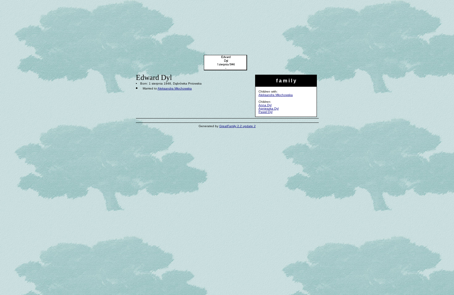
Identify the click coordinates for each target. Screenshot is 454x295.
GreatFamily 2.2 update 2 (237, 126)
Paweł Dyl (265, 112)
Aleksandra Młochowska (276, 95)
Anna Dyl (265, 105)
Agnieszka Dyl (269, 108)
